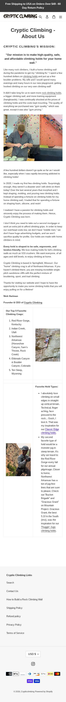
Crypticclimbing (27, 691)
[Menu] (60, 16)
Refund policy (13, 616)
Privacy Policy (13, 624)
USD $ (32, 654)
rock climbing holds (51, 92)
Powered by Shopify (44, 691)
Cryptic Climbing (33, 302)
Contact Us (12, 591)
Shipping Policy (14, 608)
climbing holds (30, 76)
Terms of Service (15, 633)
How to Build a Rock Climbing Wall (24, 599)
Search (10, 582)
